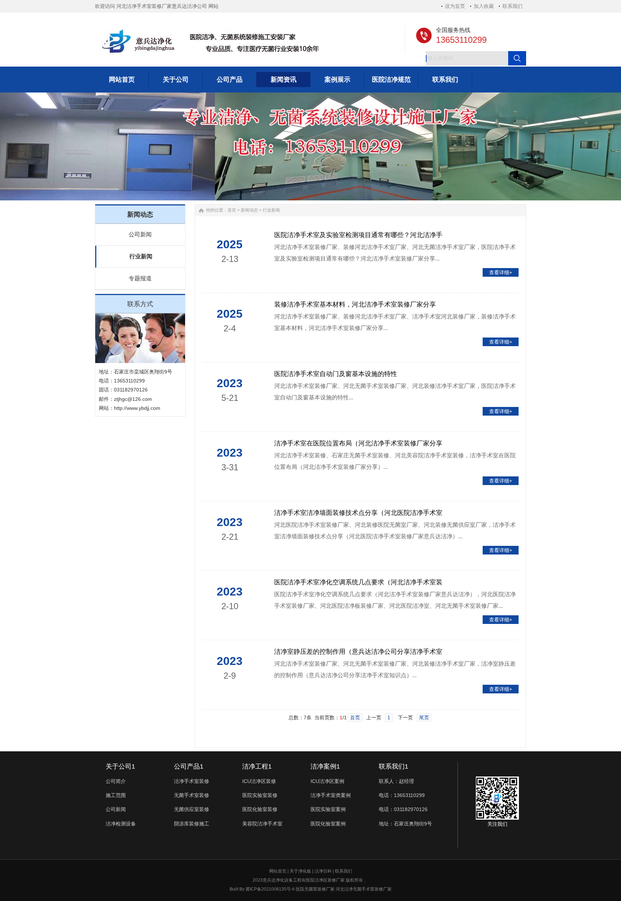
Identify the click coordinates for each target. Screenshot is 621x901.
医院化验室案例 (328, 824)
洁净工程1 (257, 766)
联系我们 (512, 6)
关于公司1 (120, 766)
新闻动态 (249, 210)
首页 (231, 210)
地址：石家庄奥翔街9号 (405, 824)
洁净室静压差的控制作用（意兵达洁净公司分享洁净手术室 (358, 651)
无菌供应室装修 (191, 809)
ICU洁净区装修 (259, 781)
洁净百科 (323, 871)
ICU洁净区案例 (327, 781)
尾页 (424, 717)
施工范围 (116, 795)
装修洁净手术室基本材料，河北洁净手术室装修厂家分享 (355, 304)
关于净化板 (300, 871)
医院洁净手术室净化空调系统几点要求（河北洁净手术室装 (358, 582)
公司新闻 (140, 234)
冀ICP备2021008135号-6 (270, 889)
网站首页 (277, 871)
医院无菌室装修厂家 (315, 889)
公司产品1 (188, 766)
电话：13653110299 (402, 795)
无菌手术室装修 (191, 795)
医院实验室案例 (328, 809)
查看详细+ (500, 272)
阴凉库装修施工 (191, 824)
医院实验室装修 (259, 795)
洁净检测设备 (121, 824)
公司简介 (116, 781)
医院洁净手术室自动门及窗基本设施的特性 (335, 373)
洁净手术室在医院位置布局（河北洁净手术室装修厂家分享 (358, 443)
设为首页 (455, 6)
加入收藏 (484, 6)
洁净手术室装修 (191, 781)
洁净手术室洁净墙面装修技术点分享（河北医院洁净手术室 (358, 512)
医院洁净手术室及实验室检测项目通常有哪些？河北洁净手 (358, 235)
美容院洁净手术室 (262, 824)
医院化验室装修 (259, 809)
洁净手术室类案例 (330, 795)
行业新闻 (140, 256)
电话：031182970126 (403, 809)
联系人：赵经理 (396, 781)
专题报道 (140, 278)
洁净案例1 (325, 766)
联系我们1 (393, 766)
